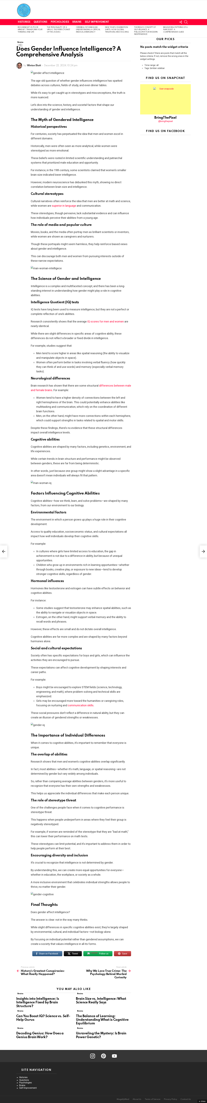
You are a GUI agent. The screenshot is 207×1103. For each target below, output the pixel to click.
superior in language (64, 205)
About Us (137, 1099)
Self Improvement (97, 22)
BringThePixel (165, 117)
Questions (40, 22)
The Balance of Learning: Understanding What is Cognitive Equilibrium (102, 1020)
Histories (24, 22)
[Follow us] (181, 22)
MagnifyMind (123, 1099)
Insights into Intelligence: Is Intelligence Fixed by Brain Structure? (37, 1002)
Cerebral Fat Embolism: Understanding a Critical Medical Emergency (88, 29)
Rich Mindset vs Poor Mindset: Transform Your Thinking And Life (30, 29)
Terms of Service (152, 1099)
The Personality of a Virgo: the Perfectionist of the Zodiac (58, 29)
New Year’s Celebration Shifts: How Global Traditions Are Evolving (117, 29)
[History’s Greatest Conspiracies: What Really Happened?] (3, 551)
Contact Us (185, 1099)
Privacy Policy (170, 1099)
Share (20, 44)
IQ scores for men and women (105, 321)
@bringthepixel (165, 121)
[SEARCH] (186, 22)
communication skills (80, 705)
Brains (76, 22)
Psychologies (60, 22)
